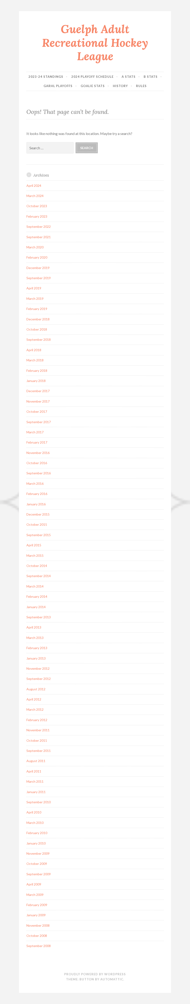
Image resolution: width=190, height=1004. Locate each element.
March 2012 (35, 709)
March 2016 (35, 483)
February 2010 (36, 833)
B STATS (151, 76)
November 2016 (38, 453)
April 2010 (33, 812)
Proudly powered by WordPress (95, 974)
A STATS (129, 76)
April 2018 (33, 350)
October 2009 (36, 864)
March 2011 (35, 781)
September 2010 (38, 802)
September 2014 (38, 576)
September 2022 (38, 226)
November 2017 (38, 401)
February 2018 (36, 370)
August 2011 (35, 761)
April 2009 (33, 884)
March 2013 (35, 638)
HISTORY (120, 86)
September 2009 (38, 874)
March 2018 (35, 360)
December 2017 (38, 391)
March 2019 (35, 298)
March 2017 (35, 432)
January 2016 (36, 504)
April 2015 (33, 545)
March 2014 (35, 586)
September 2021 (38, 237)
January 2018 (36, 381)
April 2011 (33, 771)
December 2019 (38, 268)
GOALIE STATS (93, 86)
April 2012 (33, 699)
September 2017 (38, 422)
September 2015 (38, 535)
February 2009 (36, 905)
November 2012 (38, 668)
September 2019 (38, 278)
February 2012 (36, 720)
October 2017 (36, 411)
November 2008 (38, 925)
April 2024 (33, 186)
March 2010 (35, 823)
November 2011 (38, 730)
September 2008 (38, 946)
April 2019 (33, 288)
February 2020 (36, 257)
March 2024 (35, 196)
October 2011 (36, 740)
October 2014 (36, 566)
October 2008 (36, 936)
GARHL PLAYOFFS (58, 86)
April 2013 (33, 627)
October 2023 (36, 206)
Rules (141, 86)
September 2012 (38, 679)
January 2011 (36, 792)
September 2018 (38, 339)
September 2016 (38, 473)
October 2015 (36, 524)
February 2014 (36, 596)
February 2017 (36, 442)
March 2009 (35, 895)
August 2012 (35, 689)
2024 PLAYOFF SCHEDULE (92, 76)
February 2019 (36, 309)
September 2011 (38, 751)
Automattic (111, 979)
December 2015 (38, 514)
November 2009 (38, 853)
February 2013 (36, 648)
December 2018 (38, 319)
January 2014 (36, 607)
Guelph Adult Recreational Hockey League (95, 42)
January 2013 (36, 658)
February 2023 (36, 216)
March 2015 (35, 555)
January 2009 (36, 915)
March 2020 (35, 247)
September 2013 (38, 617)
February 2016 (36, 494)
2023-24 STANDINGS (45, 76)
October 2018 (36, 329)
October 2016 (36, 463)
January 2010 (36, 843)
